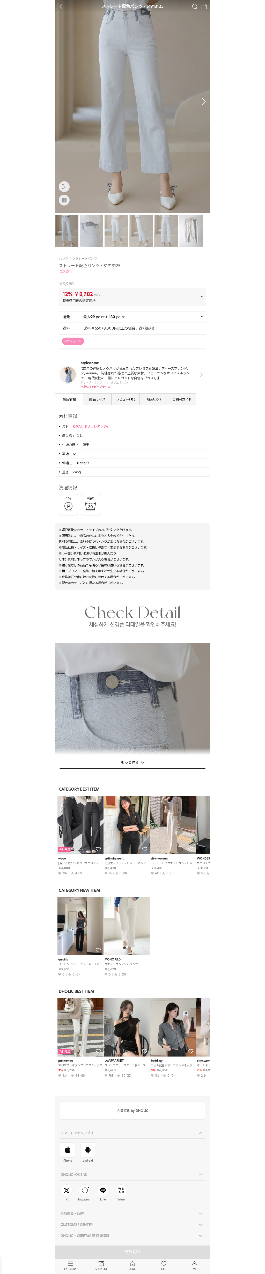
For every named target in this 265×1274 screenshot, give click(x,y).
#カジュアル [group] (73, 341)
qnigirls (63, 959)
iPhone (67, 1161)
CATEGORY (70, 1269)
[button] (202, 101)
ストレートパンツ (84, 259)
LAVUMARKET (114, 1060)
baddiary (157, 1060)
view (200, 374)
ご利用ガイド (182, 399)
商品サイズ (97, 399)
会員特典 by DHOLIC (132, 1110)
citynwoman (159, 858)
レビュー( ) (125, 399)
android (88, 1161)
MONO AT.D (113, 959)
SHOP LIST (101, 1269)
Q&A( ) (153, 399)
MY (194, 1269)
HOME (132, 1269)
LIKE (163, 1269)
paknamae (65, 1060)
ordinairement (114, 858)
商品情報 (69, 399)
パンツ (63, 259)
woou (62, 858)
